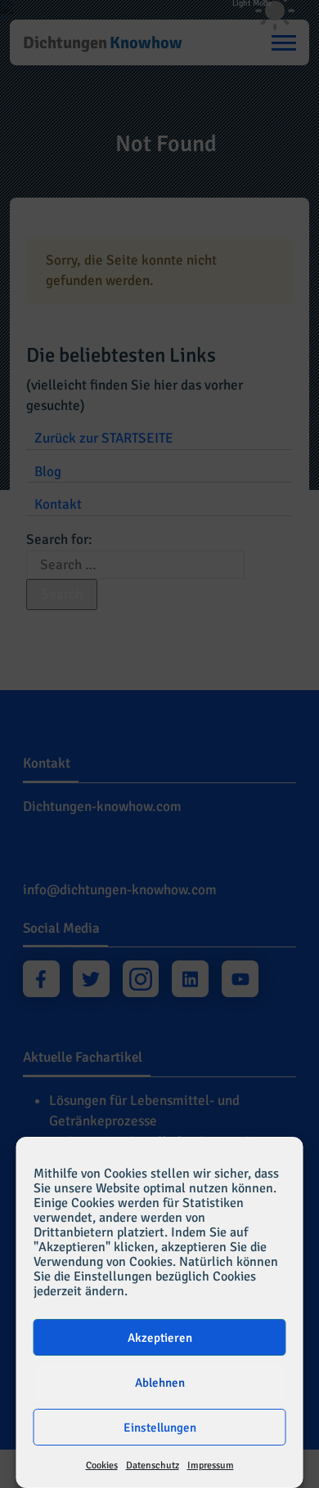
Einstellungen (160, 1427)
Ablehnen (160, 1382)
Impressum (210, 1465)
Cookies (102, 1465)
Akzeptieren (160, 1337)
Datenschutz (152, 1465)
